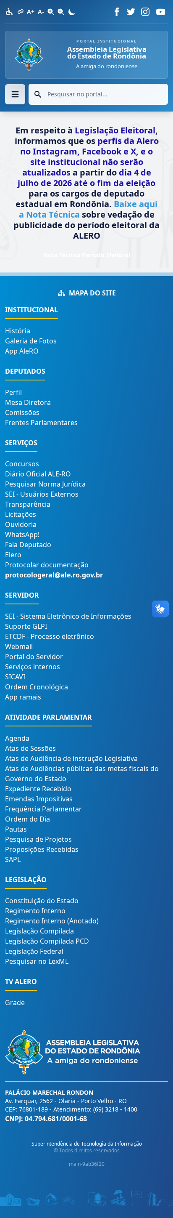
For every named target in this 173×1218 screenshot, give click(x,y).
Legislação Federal (34, 951)
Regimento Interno (35, 910)
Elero (13, 554)
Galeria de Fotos (31, 341)
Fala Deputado (28, 544)
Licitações (20, 514)
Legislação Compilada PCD (47, 941)
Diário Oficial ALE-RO (38, 474)
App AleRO (22, 351)
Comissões (22, 412)
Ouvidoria (21, 524)
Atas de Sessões (30, 748)
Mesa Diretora (28, 402)
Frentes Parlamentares (41, 422)
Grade (15, 1002)
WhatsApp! (22, 534)
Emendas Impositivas (39, 798)
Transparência (27, 504)
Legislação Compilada (39, 931)
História (17, 330)
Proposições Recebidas (42, 849)
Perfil (13, 392)
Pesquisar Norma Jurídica (45, 484)
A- (41, 12)
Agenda (17, 738)
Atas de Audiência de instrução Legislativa (71, 758)
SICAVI (15, 676)
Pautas (16, 829)
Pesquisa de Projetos (38, 839)
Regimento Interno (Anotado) (52, 920)
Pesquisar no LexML (36, 961)
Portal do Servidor (34, 656)
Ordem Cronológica (36, 686)
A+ (30, 12)
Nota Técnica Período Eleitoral (86, 255)
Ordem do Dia (27, 819)
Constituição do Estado (42, 900)
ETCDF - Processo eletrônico (49, 636)
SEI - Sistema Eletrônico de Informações (68, 616)
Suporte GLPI (26, 626)
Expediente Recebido (38, 788)
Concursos (22, 463)
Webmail (19, 646)
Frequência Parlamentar (43, 809)
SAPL (13, 859)
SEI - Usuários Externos (42, 494)
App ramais (23, 697)
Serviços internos (32, 666)
